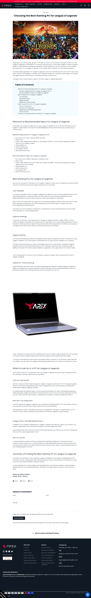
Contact (26, 547)
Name (14, 495)
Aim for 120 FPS (23, 111)
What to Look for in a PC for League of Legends (32, 104)
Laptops (39, 4)
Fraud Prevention (46, 547)
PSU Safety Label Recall (21, 6)
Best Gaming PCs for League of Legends (30, 95)
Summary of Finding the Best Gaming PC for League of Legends (37, 113)
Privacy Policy (48, 522)
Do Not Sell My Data (47, 560)
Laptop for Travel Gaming (27, 102)
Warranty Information (30, 560)
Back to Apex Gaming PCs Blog (47, 533)
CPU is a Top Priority (25, 106)
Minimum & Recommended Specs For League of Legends (35, 89)
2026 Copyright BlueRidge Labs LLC (76, 592)
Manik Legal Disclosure (30, 563)
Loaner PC (27, 550)
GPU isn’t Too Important (26, 108)
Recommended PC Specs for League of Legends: (34, 93)
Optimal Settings (24, 98)
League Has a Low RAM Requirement (30, 110)
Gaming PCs (18, 4)
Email (47, 495)
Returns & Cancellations (48, 552)
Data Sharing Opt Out (47, 555)
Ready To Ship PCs (30, 4)
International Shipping (47, 550)
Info (63, 4)
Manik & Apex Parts (29, 558)
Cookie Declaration (46, 558)
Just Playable (23, 97)
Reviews (56, 4)
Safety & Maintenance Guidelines (47, 563)
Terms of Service (60, 522)
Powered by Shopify (7, 554)
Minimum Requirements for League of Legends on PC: (35, 91)
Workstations (48, 4)
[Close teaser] (9, 596)
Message (15, 502)
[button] (4, 593)
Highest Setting (24, 100)
